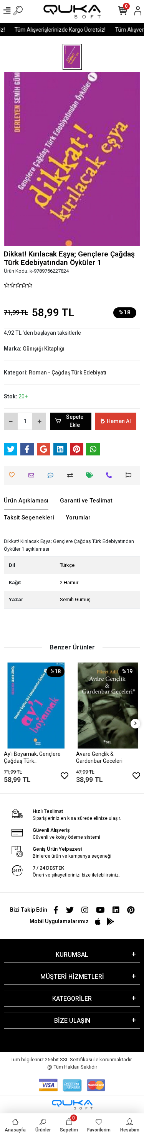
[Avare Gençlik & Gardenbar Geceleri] (108, 706)
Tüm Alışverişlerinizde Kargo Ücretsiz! (57, 30)
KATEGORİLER (72, 998)
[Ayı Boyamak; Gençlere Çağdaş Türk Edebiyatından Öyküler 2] (36, 706)
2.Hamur (69, 582)
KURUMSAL (72, 954)
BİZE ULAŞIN (72, 1020)
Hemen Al (119, 421)
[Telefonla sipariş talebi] (111, 475)
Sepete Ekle (74, 421)
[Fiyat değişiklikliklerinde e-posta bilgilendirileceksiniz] (91, 475)
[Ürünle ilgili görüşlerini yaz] (52, 475)
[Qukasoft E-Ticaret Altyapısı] (72, 1104)
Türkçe (67, 565)
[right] (135, 724)
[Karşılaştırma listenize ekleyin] (72, 475)
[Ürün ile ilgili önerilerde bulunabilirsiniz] (130, 475)
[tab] (26, 500)
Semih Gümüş (75, 599)
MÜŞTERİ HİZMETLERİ (72, 976)
